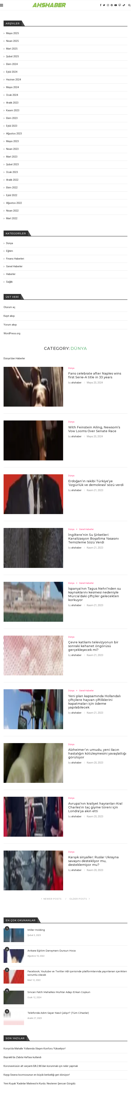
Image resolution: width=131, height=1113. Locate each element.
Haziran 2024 (13, 79)
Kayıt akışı (9, 315)
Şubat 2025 (12, 56)
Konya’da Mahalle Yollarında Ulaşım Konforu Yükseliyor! (35, 1048)
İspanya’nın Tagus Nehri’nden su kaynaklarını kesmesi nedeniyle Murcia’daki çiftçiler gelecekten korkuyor (94, 594)
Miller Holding (36, 929)
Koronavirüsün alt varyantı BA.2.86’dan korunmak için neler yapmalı (41, 1066)
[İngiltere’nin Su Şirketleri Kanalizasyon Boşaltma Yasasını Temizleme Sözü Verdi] (33, 548)
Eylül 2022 (11, 195)
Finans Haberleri (15, 258)
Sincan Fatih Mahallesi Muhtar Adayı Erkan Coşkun (58, 992)
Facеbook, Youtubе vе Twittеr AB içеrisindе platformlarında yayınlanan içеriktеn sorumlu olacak (77, 973)
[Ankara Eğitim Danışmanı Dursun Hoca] (14, 956)
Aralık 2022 (12, 179)
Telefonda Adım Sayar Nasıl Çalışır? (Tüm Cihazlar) (58, 1012)
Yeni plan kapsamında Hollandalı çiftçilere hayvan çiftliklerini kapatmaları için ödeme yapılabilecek (94, 701)
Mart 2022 (11, 218)
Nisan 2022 (12, 210)
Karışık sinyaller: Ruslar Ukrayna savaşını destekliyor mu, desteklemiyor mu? (93, 861)
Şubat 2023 (12, 164)
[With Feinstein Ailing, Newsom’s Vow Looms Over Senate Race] (33, 440)
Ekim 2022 (12, 187)
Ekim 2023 (12, 118)
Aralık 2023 (12, 102)
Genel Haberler (86, 529)
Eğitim (9, 250)
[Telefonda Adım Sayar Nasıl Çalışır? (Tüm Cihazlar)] (14, 1018)
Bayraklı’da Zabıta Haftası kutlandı (22, 1057)
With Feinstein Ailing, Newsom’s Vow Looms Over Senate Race (94, 429)
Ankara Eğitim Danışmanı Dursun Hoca (51, 950)
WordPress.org (12, 333)
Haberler (11, 274)
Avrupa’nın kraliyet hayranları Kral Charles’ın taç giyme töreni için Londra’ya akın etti (95, 807)
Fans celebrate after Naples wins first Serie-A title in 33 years (94, 375)
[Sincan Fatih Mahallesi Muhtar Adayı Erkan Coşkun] (14, 997)
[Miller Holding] (14, 935)
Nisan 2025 (12, 41)
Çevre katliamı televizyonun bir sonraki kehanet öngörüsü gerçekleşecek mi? (93, 646)
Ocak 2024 (12, 95)
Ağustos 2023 (14, 133)
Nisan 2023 (12, 149)
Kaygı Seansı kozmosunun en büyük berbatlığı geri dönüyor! (37, 1074)
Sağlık (9, 281)
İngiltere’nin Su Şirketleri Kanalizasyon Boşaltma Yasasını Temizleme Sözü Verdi (93, 538)
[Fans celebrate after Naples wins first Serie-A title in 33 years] (33, 387)
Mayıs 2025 (12, 33)
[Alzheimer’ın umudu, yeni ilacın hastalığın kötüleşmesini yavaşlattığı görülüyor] (33, 763)
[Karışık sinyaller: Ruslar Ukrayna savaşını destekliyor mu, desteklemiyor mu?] (33, 871)
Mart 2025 (11, 48)
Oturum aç (9, 307)
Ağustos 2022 (14, 202)
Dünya (71, 368)
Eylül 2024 (11, 71)
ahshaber (76, 382)
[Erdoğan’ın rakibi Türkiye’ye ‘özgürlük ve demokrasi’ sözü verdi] (33, 494)
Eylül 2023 (11, 125)
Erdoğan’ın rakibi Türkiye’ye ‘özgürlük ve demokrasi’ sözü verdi (95, 483)
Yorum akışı (10, 324)
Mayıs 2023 (12, 141)
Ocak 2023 (12, 172)
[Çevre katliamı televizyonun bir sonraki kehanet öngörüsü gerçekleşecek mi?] (33, 656)
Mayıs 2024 (12, 87)
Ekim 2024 (12, 64)
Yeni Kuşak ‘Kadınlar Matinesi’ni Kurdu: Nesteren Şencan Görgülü (39, 1083)
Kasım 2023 (12, 110)
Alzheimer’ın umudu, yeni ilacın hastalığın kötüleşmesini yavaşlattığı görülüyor (97, 753)
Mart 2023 (11, 156)
